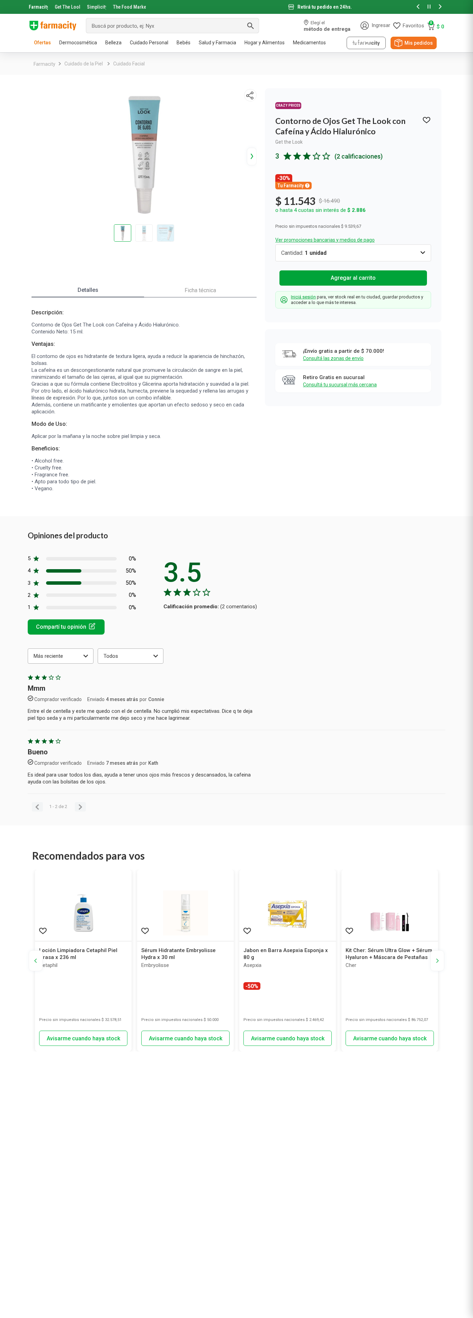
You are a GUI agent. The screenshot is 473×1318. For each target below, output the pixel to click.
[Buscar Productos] (250, 25)
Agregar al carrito (353, 278)
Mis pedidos (418, 43)
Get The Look (67, 7)
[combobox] (172, 25)
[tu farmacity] (366, 43)
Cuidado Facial (129, 63)
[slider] (236, 7)
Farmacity (38, 7)
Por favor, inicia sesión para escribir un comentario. (66, 627)
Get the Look (289, 142)
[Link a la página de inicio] (44, 64)
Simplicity (96, 7)
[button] (418, 7)
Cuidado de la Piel (83, 63)
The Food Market (129, 7)
